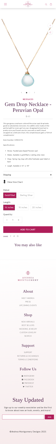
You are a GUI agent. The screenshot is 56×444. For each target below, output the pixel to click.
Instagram (28, 376)
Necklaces (28, 99)
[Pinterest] (17, 236)
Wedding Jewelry (28, 329)
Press (28, 302)
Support (28, 352)
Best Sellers (28, 325)
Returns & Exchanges (28, 356)
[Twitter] (14, 236)
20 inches (36, 207)
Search (28, 336)
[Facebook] (10, 236)
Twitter (28, 387)
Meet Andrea (28, 298)
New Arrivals (27, 322)
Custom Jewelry (28, 332)
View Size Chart (15, 182)
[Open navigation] (5, 4)
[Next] (34, 92)
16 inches (9, 207)
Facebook (28, 379)
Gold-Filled (10, 195)
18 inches (22, 207)
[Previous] (21, 92)
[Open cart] (51, 4)
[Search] (46, 4)
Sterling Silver (26, 195)
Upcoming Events (28, 305)
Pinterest (29, 383)
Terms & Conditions (28, 359)
